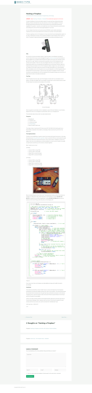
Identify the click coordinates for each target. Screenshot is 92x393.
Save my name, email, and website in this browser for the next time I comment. (44, 373)
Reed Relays (32, 123)
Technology (51, 15)
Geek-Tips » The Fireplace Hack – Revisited (40, 338)
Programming (45, 15)
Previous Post (28, 317)
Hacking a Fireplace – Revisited (39, 18)
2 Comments (29, 15)
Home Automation (38, 15)
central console (53, 58)
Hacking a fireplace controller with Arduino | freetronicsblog (43, 328)
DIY (33, 15)
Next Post (64, 317)
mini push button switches (38, 138)
